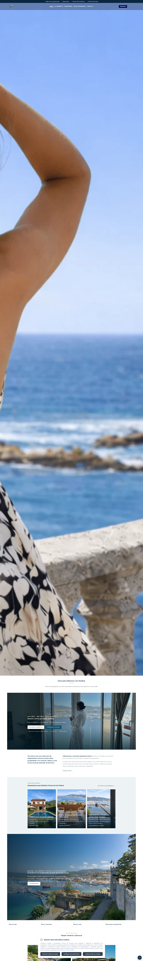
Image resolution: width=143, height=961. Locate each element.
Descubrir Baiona (34, 883)
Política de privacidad (68, 950)
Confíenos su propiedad (53, 727)
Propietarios (68, 6)
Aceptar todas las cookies (92, 954)
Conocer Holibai (67, 770)
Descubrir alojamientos (35, 727)
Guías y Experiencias (80, 6)
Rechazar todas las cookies (50, 954)
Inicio (51, 6)
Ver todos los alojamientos (106, 785)
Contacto (90, 6)
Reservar (123, 6)
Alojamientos (59, 6)
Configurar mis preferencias (71, 954)
